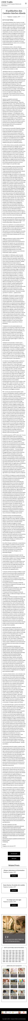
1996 (16, 955)
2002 (13, 956)
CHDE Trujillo (7, 2)
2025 (19, 961)
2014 (7, 959)
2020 (4, 961)
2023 (13, 961)
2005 (23, 956)
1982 (16, 952)
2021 (7, 961)
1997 (19, 955)
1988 (13, 953)
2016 (13, 959)
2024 (16, 961)
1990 (19, 953)
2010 (16, 958)
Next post (14, 858)
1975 (16, 950)
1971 (4, 950)
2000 (7, 956)
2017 (16, 959)
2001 (10, 956)
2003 (16, 956)
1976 (19, 950)
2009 (13, 958)
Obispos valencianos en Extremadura (14, 870)
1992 (4, 955)
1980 (10, 952)
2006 (4, 958)
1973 (10, 950)
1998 (23, 955)
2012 (23, 958)
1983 (19, 952)
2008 (10, 958)
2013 (4, 959)
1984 (23, 952)
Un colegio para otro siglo (14, 900)
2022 (10, 961)
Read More (14, 875)
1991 (23, 953)
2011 (19, 958)
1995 (13, 955)
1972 (7, 950)
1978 (4, 952)
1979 (7, 952)
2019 (23, 959)
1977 (23, 950)
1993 (7, 955)
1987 (10, 953)
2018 (19, 959)
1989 (16, 953)
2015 (10, 959)
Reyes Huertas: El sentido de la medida (14, 885)
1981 (13, 952)
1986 (7, 953)
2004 (19, 956)
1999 (4, 956)
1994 (10, 955)
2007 (7, 958)
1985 (4, 953)
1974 (13, 950)
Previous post (14, 853)
